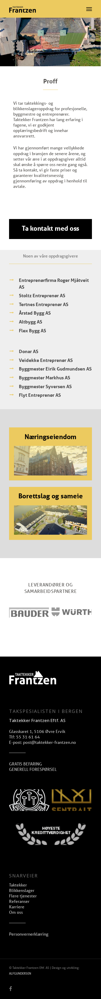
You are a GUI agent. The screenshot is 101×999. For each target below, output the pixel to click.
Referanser (19, 901)
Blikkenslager (21, 890)
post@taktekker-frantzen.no (49, 742)
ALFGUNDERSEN (20, 973)
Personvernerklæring (28, 934)
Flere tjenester (23, 895)
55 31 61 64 (28, 736)
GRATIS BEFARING (25, 763)
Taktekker (18, 885)
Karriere (16, 906)
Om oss (16, 912)
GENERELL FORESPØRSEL (33, 769)
